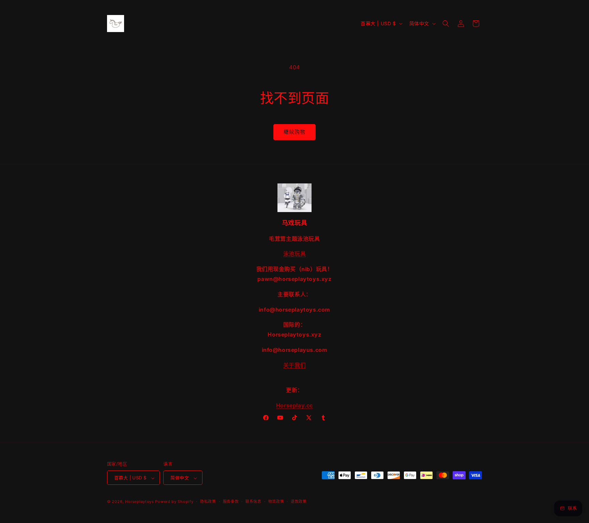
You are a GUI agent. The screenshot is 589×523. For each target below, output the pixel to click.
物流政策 (276, 501)
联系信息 (253, 501)
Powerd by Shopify (174, 501)
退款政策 (299, 501)
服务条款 (231, 501)
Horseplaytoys (139, 501)
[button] (445, 23)
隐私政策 (208, 501)
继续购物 (294, 132)
